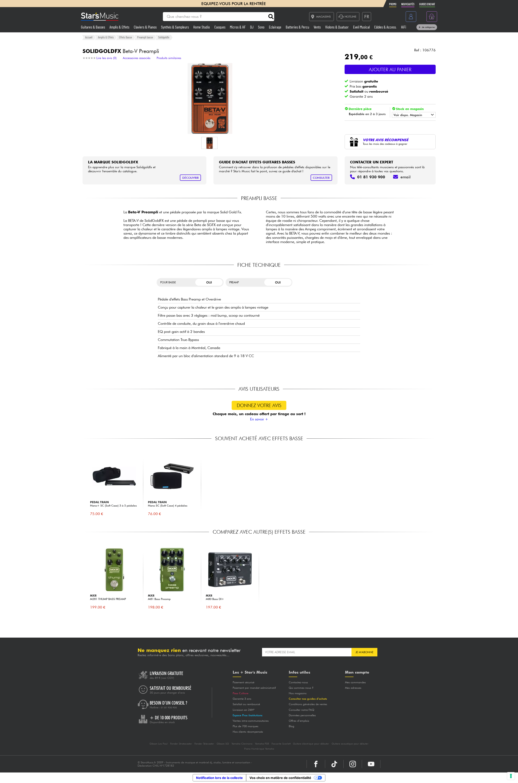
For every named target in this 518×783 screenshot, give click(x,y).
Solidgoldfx (163, 37)
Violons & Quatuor (337, 27)
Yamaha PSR (262, 743)
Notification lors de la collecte (219, 778)
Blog (291, 726)
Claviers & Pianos (145, 27)
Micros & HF (238, 27)
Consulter (321, 177)
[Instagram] (353, 764)
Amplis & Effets (119, 27)
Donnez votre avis (259, 405)
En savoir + (259, 419)
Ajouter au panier (390, 69)
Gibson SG (223, 743)
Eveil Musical (361, 27)
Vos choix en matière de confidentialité (280, 778)
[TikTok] (334, 764)
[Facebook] (316, 764)
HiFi (403, 27)
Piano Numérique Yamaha (259, 748)
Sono (261, 27)
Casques (220, 27)
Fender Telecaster (204, 743)
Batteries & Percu (298, 27)
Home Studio (202, 27)
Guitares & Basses (93, 27)
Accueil (88, 37)
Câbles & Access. (385, 27)
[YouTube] (371, 764)
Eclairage (275, 27)
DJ (252, 27)
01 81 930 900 (169, 707)
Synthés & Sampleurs (175, 27)
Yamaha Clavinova (241, 743)
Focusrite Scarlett (281, 743)
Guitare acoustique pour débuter (350, 743)
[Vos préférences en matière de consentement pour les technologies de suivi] (511, 776)
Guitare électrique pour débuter (311, 743)
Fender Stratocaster (181, 743)
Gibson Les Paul (159, 743)
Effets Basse (125, 37)
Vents (318, 27)
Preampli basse (145, 37)
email (405, 177)
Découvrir (190, 177)
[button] (209, 143)
